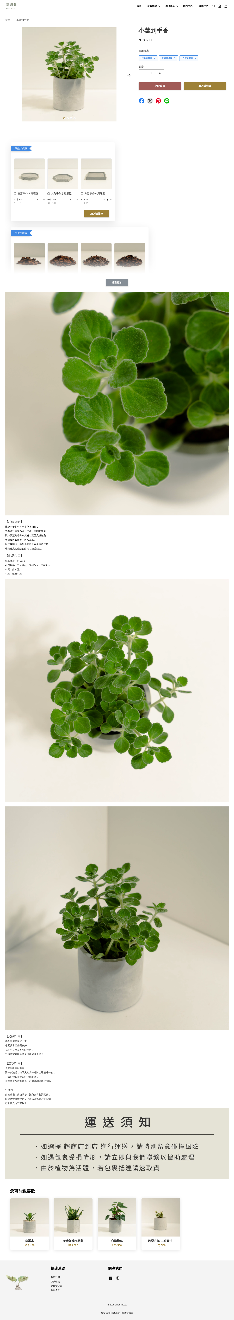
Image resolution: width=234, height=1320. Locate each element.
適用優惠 (144, 51)
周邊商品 (170, 6)
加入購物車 (96, 213)
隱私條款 (55, 1290)
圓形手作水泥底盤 (28, 193)
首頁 (139, 6)
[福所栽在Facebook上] (110, 1279)
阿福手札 (188, 6)
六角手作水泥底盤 (61, 193)
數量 (141, 66)
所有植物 (152, 6)
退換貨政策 (56, 1286)
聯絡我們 (203, 6)
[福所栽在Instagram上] (117, 1279)
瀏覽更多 (117, 282)
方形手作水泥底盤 (94, 193)
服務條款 (55, 1281)
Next (129, 75)
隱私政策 (116, 1312)
